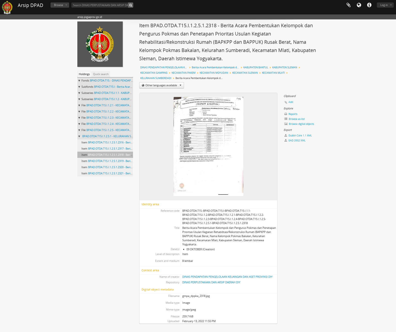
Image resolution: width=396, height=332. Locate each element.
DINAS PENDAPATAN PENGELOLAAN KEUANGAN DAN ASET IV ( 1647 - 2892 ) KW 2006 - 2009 (164, 67)
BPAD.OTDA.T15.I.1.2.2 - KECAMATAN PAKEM (113, 111)
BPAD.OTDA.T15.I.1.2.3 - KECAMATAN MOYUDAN (115, 117)
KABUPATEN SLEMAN (284, 67)
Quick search (101, 74)
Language (359, 5)
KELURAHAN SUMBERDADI (155, 78)
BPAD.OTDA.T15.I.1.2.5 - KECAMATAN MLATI (113, 130)
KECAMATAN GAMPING (153, 72)
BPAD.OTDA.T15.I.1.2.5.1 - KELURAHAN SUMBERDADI (114, 136)
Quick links (369, 5)
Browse (58, 5)
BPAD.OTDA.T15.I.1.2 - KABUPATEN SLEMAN (120, 99)
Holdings (84, 74)
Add (291, 102)
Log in (384, 5)
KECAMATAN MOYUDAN (214, 72)
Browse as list (296, 119)
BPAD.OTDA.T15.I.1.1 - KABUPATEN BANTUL (120, 93)
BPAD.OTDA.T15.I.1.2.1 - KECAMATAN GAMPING (115, 105)
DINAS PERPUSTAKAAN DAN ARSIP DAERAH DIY (211, 282)
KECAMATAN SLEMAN (245, 72)
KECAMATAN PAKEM (184, 72)
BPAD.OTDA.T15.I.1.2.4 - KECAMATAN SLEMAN (114, 124)
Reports (292, 114)
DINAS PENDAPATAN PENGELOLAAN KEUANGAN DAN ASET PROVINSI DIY (227, 277)
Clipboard (348, 5)
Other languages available (161, 85)
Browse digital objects (301, 124)
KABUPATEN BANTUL (255, 67)
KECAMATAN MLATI (273, 72)
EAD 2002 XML (296, 140)
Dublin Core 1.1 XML (300, 135)
